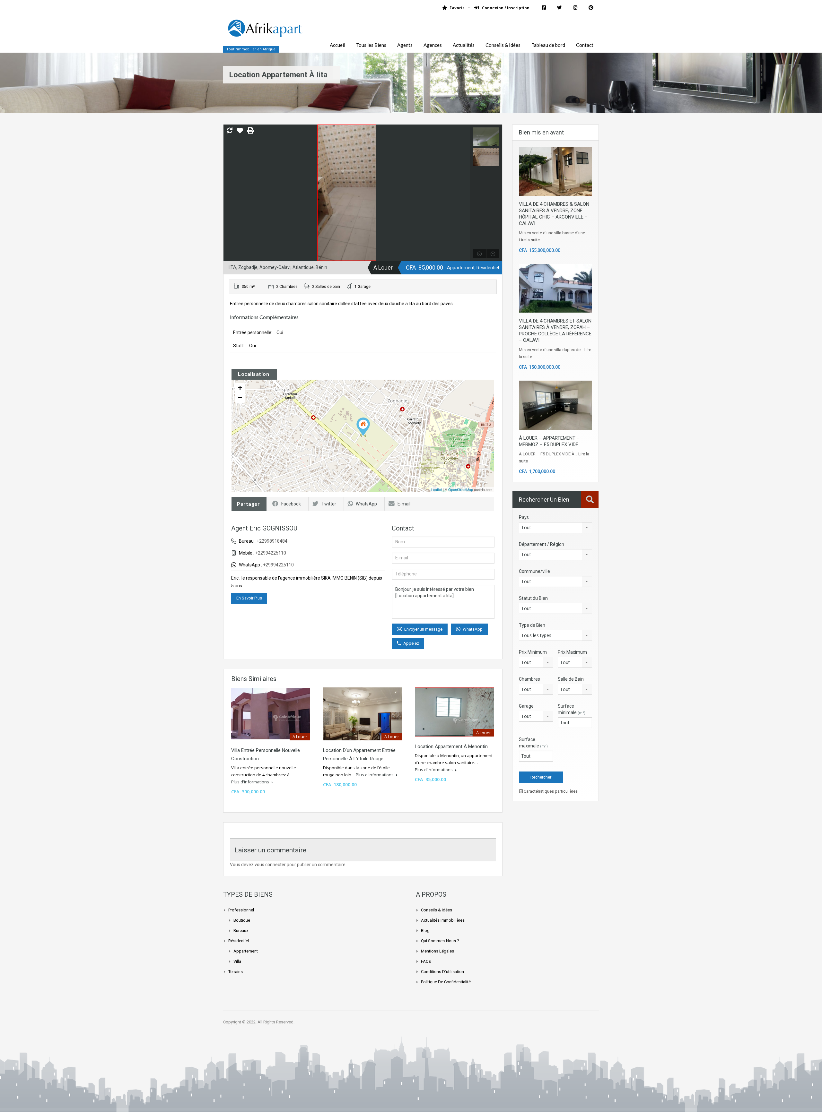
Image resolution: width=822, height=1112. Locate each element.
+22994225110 (270, 553)
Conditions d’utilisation (442, 971)
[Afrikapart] (265, 32)
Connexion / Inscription (505, 8)
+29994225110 (278, 564)
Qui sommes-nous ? (440, 940)
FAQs (426, 961)
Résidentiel (238, 940)
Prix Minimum (533, 652)
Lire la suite (529, 239)
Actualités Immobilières (443, 920)
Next (464, 193)
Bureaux (240, 930)
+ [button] (240, 388)
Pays (524, 517)
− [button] (240, 398)
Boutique (241, 920)
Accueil (337, 45)
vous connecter (270, 864)
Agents (405, 45)
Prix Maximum (572, 652)
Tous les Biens (371, 45)
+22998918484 (272, 541)
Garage (526, 706)
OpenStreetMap (460, 489)
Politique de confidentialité (446, 981)
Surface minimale (571, 709)
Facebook (291, 503)
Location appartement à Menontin (451, 746)
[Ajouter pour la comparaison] (229, 131)
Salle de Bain (571, 679)
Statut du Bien (533, 598)
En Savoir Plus (249, 598)
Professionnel (241, 910)
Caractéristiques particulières (550, 791)
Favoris (457, 8)
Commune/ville (534, 571)
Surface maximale (533, 742)
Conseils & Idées (502, 45)
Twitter (328, 503)
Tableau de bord (548, 45)
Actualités (464, 45)
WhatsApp (366, 503)
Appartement (245, 951)
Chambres (529, 679)
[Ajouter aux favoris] (240, 132)
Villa (237, 961)
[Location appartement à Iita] (363, 427)
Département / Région (541, 544)
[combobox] (555, 527)
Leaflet (436, 489)
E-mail (404, 503)
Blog (425, 930)
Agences (433, 45)
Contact (584, 45)
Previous (229, 193)
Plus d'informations (250, 782)
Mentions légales (437, 951)
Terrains (235, 971)
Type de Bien (532, 625)
